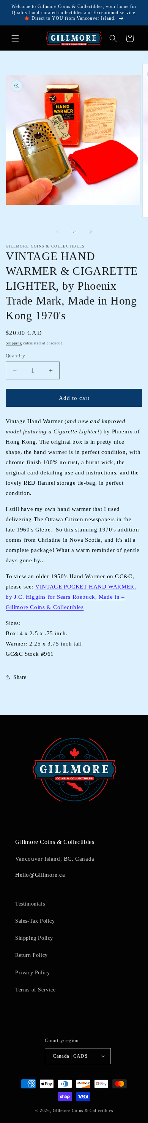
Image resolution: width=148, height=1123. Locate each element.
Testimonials (30, 904)
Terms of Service (35, 990)
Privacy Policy (32, 972)
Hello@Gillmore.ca (40, 875)
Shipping (14, 343)
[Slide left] (57, 232)
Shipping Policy (34, 938)
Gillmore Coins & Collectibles (83, 1110)
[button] (15, 38)
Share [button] (20, 677)
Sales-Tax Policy (35, 921)
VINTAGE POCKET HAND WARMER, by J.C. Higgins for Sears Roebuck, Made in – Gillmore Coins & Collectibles (71, 597)
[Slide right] (90, 232)
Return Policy (31, 955)
